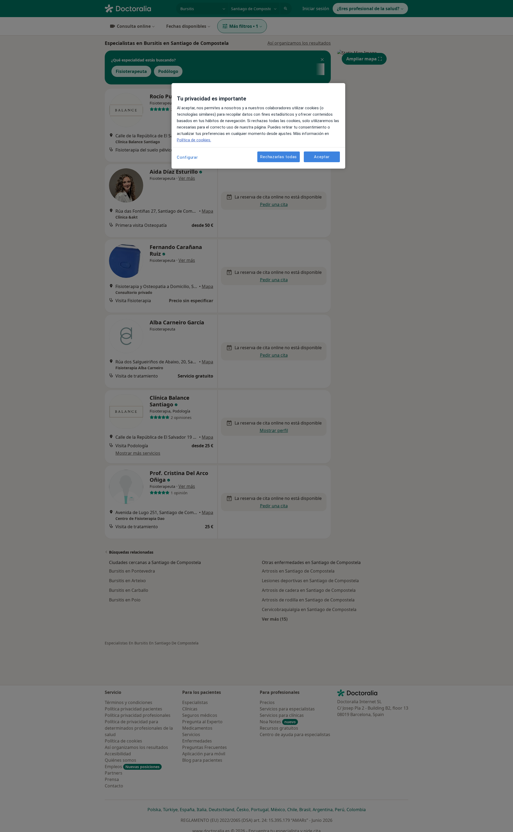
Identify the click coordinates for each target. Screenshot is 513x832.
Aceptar (321, 156)
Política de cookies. (194, 140)
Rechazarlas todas (278, 156)
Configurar (187, 157)
